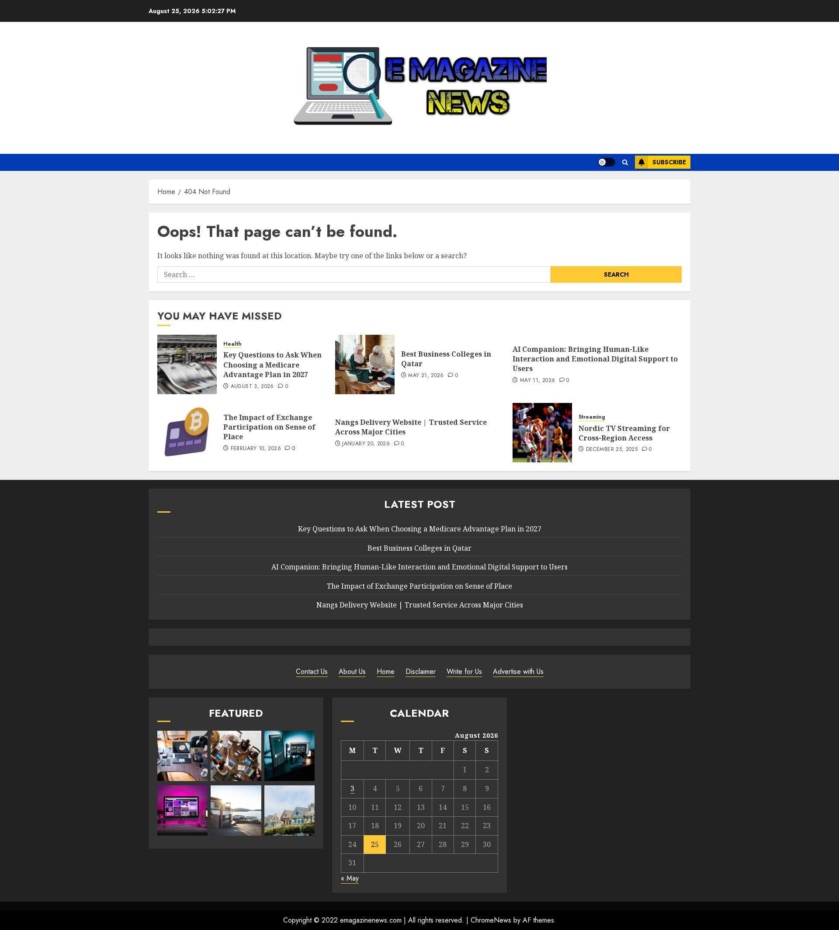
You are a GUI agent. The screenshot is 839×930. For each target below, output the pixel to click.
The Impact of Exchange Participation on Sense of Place (269, 427)
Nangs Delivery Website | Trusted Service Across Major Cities (411, 427)
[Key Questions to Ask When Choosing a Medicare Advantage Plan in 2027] (187, 364)
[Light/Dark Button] (606, 162)
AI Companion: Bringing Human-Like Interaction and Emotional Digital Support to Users (595, 359)
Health (232, 344)
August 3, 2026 (252, 386)
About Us (352, 671)
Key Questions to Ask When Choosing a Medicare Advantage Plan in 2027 (272, 364)
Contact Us (312, 671)
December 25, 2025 (612, 449)
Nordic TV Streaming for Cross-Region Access (624, 433)
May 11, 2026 (537, 380)
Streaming (592, 417)
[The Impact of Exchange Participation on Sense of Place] (187, 432)
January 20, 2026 (366, 444)
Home (386, 671)
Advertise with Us (518, 671)
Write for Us (464, 671)
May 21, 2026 (426, 375)
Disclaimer (421, 671)
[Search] (625, 162)
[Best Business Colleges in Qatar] (365, 364)
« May (350, 878)
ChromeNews (491, 920)
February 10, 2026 (256, 448)
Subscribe (669, 162)
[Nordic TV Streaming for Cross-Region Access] (542, 432)
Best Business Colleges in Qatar (446, 358)
